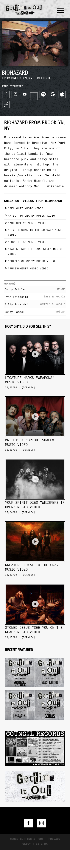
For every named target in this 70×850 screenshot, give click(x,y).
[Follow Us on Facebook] (28, 823)
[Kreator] (35, 520)
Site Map (42, 843)
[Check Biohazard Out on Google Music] (52, 94)
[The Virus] (49, 689)
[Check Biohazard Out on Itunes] (62, 94)
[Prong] (20, 689)
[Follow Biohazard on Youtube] (24, 94)
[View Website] (6, 104)
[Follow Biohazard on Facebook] (6, 94)
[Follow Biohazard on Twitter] (34, 96)
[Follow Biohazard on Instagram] (15, 94)
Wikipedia (55, 186)
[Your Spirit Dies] (35, 457)
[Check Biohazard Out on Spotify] (43, 94)
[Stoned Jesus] (35, 582)
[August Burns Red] (49, 656)
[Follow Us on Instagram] (41, 823)
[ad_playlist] (35, 786)
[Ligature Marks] (35, 332)
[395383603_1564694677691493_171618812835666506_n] (35, 748)
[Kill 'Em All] (20, 656)
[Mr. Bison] (35, 395)
